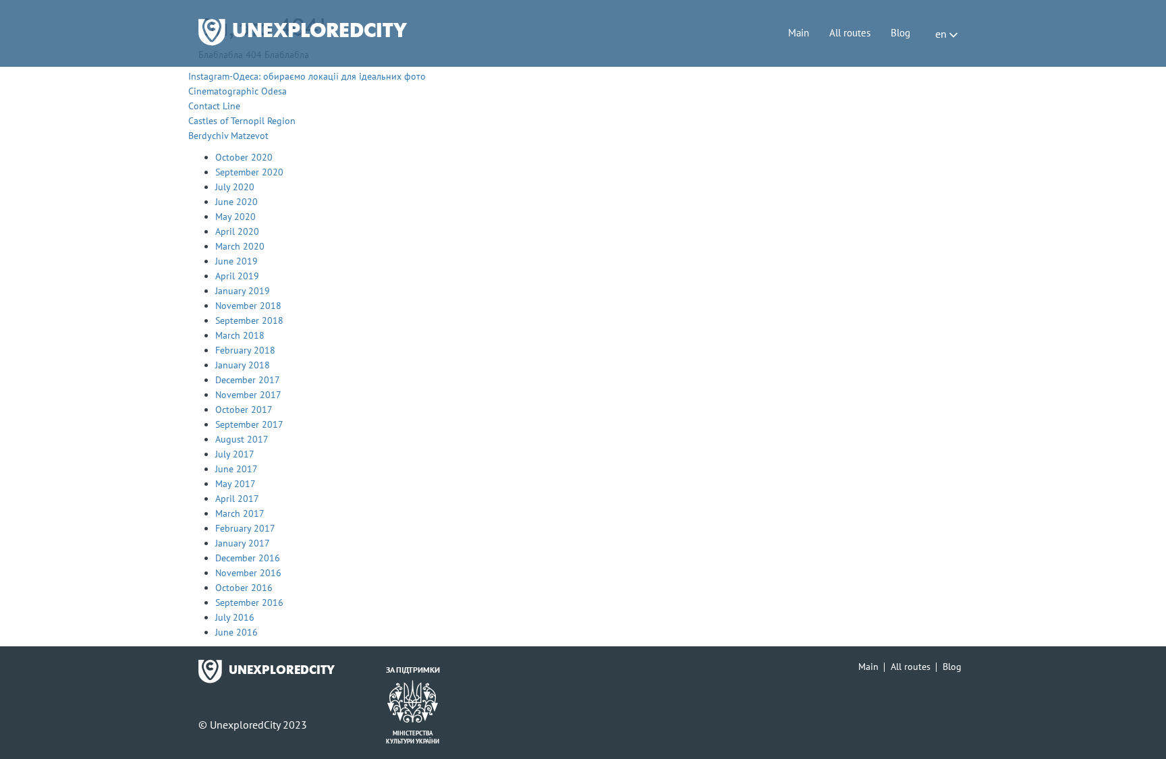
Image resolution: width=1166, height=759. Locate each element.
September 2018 (249, 320)
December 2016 (247, 558)
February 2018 (245, 350)
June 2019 (236, 261)
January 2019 (242, 291)
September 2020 (249, 172)
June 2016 (236, 632)
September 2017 (249, 424)
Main (798, 32)
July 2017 (234, 454)
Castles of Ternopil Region (242, 121)
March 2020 (240, 246)
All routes (849, 32)
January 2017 (242, 543)
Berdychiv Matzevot (228, 136)
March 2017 (240, 513)
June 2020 (236, 202)
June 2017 (236, 469)
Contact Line (214, 106)
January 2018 (242, 365)
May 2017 (235, 484)
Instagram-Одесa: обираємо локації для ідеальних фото (307, 76)
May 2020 (235, 216)
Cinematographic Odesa (237, 91)
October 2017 (244, 409)
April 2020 (237, 231)
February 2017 (245, 528)
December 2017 (247, 380)
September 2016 (249, 602)
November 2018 (248, 306)
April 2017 (237, 499)
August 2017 (242, 439)
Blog (900, 32)
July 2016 (234, 617)
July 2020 (234, 187)
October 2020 (244, 157)
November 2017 (248, 395)
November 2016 (248, 573)
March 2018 (240, 335)
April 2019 (237, 276)
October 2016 (244, 588)
